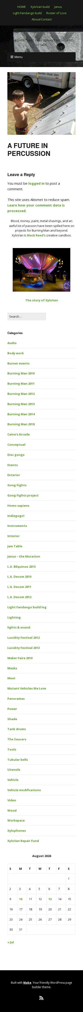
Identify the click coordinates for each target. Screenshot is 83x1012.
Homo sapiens (18, 505)
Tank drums (16, 729)
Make (27, 983)
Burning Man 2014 (21, 414)
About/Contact (42, 19)
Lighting (14, 617)
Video (11, 800)
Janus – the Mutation (23, 556)
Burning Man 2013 (21, 404)
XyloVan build (40, 7)
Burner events (18, 363)
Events (12, 465)
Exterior (13, 475)
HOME (21, 7)
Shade (12, 719)
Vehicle (12, 780)
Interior (13, 536)
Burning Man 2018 (21, 424)
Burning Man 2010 (21, 373)
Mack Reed (35, 235)
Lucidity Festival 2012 (23, 637)
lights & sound (18, 627)
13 (50, 899)
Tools (11, 749)
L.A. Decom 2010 (19, 576)
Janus (58, 7)
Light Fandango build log (27, 607)
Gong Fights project (23, 495)
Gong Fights (17, 485)
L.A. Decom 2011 (19, 587)
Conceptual (16, 444)
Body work (15, 353)
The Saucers (16, 739)
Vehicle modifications (24, 790)
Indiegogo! (15, 516)
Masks (12, 668)
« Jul (10, 942)
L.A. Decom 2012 (19, 597)
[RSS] (41, 998)
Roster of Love (56, 13)
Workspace (16, 820)
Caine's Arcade (18, 434)
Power (12, 709)
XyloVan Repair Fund (23, 841)
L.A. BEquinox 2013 (21, 566)
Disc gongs (15, 455)
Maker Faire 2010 (20, 658)
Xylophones (16, 830)
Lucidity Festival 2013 (23, 648)
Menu (19, 57)
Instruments (17, 526)
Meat (11, 678)
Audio (12, 343)
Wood (12, 810)
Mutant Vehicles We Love (26, 688)
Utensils (13, 769)
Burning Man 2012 (21, 394)
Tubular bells (17, 759)
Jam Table (14, 546)
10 (20, 899)
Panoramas (16, 698)
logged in (36, 183)
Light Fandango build (27, 13)
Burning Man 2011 (21, 383)
